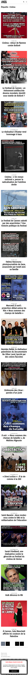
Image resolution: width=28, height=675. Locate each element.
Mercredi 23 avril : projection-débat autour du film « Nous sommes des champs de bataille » (14, 309)
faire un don (14, 671)
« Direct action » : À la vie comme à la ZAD (14, 477)
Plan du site (4, 653)
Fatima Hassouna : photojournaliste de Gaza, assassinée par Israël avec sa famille (14, 265)
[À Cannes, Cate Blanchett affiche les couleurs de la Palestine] (14, 613)
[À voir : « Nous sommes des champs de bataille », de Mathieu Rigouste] (14, 414)
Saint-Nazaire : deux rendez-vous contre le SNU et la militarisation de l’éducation (14, 517)
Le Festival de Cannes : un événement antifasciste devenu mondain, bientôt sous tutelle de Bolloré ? (14, 92)
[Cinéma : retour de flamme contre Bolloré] (14, 25)
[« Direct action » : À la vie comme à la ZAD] (14, 459)
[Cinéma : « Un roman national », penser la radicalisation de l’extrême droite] (14, 156)
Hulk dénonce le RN (14, 595)
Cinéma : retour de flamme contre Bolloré (14, 44)
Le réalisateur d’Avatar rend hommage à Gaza (14, 133)
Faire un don (4, 655)
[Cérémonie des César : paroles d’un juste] (14, 374)
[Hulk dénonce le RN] (14, 577)
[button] (23, 1)
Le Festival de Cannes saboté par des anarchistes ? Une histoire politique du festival (14, 223)
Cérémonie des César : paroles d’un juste (14, 391)
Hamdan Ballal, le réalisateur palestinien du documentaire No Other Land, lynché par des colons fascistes (14, 353)
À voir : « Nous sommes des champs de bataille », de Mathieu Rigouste (14, 438)
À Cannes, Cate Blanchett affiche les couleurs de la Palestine (14, 634)
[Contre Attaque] (4, 1)
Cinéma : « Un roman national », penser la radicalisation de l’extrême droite (14, 181)
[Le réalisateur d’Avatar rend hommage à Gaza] (14, 114)
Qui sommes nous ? (5, 656)
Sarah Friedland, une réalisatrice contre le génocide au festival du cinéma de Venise (14, 555)
